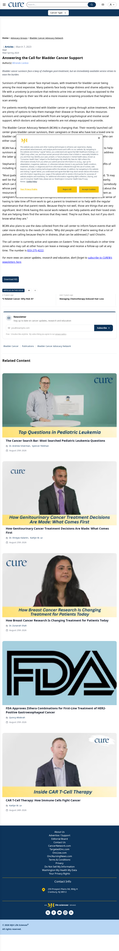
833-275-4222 (35, 250)
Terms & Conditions (59, 859)
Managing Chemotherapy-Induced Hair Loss (81, 298)
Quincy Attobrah (17, 717)
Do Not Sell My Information (60, 866)
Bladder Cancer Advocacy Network (54, 346)
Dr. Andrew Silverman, (20, 445)
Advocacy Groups (19, 38)
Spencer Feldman (40, 445)
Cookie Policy (31, 181)
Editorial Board (59, 838)
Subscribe (102, 328)
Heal (4, 49)
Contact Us (60, 842)
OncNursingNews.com (59, 856)
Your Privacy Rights (59, 873)
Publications (28, 346)
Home (5, 38)
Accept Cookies (89, 189)
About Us (59, 831)
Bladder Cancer (11, 346)
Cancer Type (56, 12)
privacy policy (60, 334)
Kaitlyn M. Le (36, 537)
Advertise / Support (59, 835)
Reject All (67, 189)
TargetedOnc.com (59, 849)
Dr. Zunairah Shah (18, 625)
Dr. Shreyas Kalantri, (19, 537)
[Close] (99, 138)
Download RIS (10, 279)
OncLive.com (60, 852)
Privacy (59, 863)
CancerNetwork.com (59, 845)
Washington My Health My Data (59, 870)
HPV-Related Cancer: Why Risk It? (17, 298)
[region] (59, 166)
